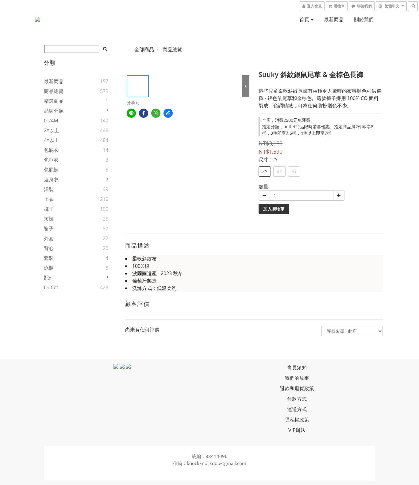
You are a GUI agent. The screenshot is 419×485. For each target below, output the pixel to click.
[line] (131, 113)
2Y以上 (51, 130)
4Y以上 (51, 140)
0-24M (51, 120)
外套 (49, 238)
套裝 (49, 258)
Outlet (51, 287)
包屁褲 (51, 169)
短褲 (49, 218)
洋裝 (49, 189)
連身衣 (51, 179)
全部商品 (144, 49)
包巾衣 (51, 159)
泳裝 (49, 267)
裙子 (49, 228)
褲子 (49, 209)
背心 (49, 248)
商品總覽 (53, 91)
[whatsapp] (155, 113)
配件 (49, 277)
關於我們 (364, 19)
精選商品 (53, 101)
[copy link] (168, 113)
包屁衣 (51, 150)
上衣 (49, 199)
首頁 (304, 19)
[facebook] (143, 113)
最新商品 (334, 19)
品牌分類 (53, 110)
